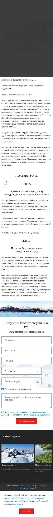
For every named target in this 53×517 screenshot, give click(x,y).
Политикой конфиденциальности (36, 415)
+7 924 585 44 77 (27, 488)
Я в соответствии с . (26, 413)
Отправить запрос (26, 421)
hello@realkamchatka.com (18, 485)
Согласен (26, 511)
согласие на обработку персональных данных (23, 498)
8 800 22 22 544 (40, 485)
